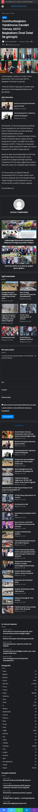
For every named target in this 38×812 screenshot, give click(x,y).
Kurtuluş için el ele (8, 337)
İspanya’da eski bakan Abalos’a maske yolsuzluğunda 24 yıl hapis (24, 563)
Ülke (4, 758)
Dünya (5, 680)
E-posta (5, 390)
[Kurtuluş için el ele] (10, 331)
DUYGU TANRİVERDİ (11, 41)
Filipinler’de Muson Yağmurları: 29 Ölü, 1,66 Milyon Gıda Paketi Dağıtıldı (9, 318)
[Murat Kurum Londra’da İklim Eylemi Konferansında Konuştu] (7, 525)
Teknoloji (5, 746)
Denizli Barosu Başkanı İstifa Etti (26, 338)
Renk (4, 721)
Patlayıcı (5, 718)
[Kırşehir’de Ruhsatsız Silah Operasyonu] (7, 592)
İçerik (4, 702)
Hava (4, 699)
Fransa (5, 690)
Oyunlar (5, 715)
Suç (4, 736)
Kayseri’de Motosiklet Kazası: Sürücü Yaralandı (24, 572)
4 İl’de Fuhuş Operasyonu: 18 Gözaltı (25, 317)
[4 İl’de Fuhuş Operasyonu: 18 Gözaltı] (28, 308)
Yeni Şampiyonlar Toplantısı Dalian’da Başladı (19, 2)
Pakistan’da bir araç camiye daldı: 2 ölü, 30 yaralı (25, 608)
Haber (12, 13)
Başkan (5, 674)
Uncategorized (7, 761)
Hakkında (6, 696)
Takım (5, 740)
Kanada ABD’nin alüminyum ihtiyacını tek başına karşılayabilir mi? (17, 489)
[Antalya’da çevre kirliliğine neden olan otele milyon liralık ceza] (10, 286)
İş (3, 705)
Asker (4, 671)
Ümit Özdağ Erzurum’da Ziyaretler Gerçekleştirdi (28, 294)
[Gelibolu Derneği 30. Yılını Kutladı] (7, 601)
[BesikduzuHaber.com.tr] (19, 6)
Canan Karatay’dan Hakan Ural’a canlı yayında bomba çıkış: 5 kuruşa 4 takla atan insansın (25, 553)
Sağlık (5, 730)
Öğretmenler (7, 711)
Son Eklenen (19, 425)
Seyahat (5, 733)
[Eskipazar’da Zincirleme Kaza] (7, 583)
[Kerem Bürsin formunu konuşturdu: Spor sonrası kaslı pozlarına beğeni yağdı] (7, 434)
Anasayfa (6, 13)
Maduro (5, 708)
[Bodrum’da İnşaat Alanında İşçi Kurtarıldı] (7, 106)
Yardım (5, 765)
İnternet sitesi (6, 397)
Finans (5, 687)
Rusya (5, 724)
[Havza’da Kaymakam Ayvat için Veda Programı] (7, 543)
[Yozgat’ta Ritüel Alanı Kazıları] (7, 534)
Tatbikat (5, 743)
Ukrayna (5, 755)
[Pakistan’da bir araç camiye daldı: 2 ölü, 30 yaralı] (7, 610)
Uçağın (5, 752)
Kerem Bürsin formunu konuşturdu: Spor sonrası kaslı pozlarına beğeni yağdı (25, 434)
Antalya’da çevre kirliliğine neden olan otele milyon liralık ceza (9, 295)
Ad (3, 382)
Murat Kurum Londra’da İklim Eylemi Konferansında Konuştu (25, 524)
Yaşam (5, 768)
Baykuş (5, 677)
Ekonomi (5, 683)
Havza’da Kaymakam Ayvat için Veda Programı (25, 542)
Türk (4, 749)
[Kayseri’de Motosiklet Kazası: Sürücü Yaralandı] (7, 574)
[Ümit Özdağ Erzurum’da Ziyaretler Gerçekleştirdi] (28, 286)
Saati (4, 727)
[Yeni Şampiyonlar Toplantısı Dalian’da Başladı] (7, 115)
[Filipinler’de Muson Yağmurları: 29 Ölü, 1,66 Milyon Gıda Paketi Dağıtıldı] (10, 308)
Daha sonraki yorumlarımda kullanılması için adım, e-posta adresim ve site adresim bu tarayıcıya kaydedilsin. (19, 408)
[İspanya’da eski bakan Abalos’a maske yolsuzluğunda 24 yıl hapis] (7, 564)
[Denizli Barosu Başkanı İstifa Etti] (28, 331)
